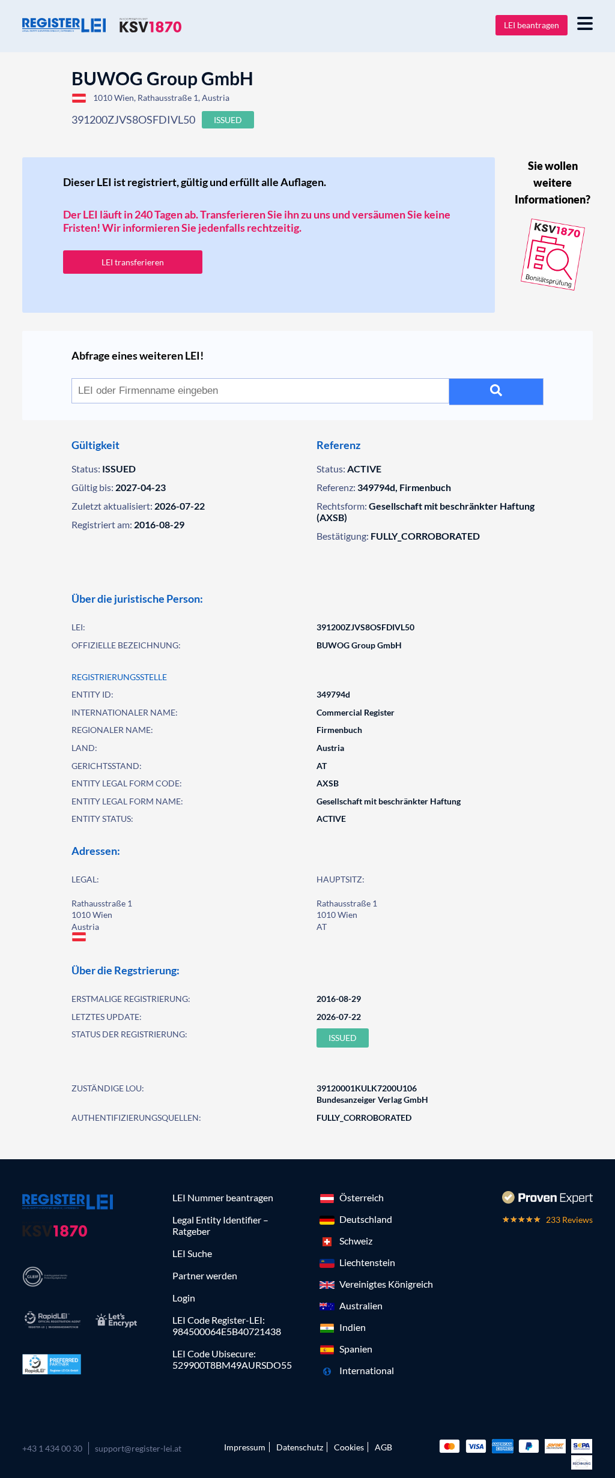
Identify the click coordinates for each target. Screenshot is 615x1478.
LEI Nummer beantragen (222, 1197)
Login (183, 1297)
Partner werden (204, 1275)
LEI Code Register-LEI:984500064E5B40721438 (226, 1325)
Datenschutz (299, 1447)
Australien (361, 1305)
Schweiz (355, 1240)
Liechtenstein (367, 1262)
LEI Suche (192, 1253)
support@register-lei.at (138, 1448)
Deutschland (365, 1219)
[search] (496, 391)
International (366, 1370)
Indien (352, 1327)
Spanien (355, 1348)
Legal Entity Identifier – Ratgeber (220, 1225)
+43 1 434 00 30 (52, 1448)
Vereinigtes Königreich (386, 1283)
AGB (383, 1447)
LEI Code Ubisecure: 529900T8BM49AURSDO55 (232, 1359)
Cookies (349, 1447)
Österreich (361, 1197)
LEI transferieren (132, 262)
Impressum (244, 1447)
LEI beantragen (531, 25)
